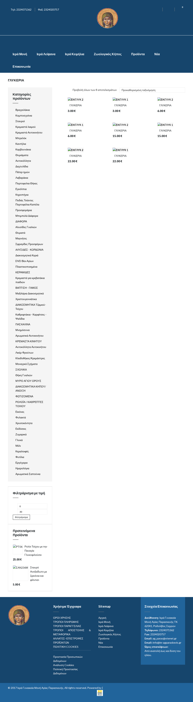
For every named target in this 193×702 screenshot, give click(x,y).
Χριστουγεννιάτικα (26, 299)
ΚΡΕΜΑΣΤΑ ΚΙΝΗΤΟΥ (28, 341)
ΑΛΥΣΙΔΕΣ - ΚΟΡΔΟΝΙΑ (29, 249)
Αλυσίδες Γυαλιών (26, 227)
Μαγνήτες (21, 238)
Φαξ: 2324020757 (48, 9)
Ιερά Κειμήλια (74, 54)
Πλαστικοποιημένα (26, 266)
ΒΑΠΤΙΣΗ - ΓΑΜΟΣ (26, 287)
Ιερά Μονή (20, 54)
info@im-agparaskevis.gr (167, 642)
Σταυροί (20, 121)
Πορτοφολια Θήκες (26, 183)
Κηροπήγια (21, 194)
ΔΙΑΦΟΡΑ (21, 221)
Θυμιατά (20, 232)
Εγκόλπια (21, 189)
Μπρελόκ (20, 138)
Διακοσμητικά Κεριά (26, 255)
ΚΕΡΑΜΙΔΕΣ (22, 272)
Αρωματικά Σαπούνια (27, 473)
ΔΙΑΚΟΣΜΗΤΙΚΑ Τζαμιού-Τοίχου (30, 306)
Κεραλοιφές (22, 451)
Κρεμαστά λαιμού (25, 126)
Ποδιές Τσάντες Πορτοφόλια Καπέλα (27, 202)
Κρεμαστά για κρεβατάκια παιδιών (30, 280)
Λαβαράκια (21, 177)
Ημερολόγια (22, 468)
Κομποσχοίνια (23, 115)
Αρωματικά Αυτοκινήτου (29, 335)
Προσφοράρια (23, 210)
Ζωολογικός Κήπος (108, 54)
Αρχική (102, 617)
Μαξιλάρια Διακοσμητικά (29, 293)
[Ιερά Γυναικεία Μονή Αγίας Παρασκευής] (108, 17)
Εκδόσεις (20, 428)
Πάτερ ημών (22, 172)
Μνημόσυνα (22, 329)
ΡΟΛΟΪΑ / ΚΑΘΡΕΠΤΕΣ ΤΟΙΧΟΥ (29, 404)
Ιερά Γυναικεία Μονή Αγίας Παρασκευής (40, 687)
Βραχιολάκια (22, 109)
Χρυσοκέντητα (23, 423)
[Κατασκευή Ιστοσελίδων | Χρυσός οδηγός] (100, 692)
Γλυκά (19, 440)
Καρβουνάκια (23, 149)
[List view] (64, 90)
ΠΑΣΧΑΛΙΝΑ (22, 324)
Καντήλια (20, 143)
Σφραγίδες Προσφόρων (29, 244)
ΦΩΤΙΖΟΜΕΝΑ (24, 396)
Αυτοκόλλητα (23, 160)
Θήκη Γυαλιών (23, 375)
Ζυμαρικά (21, 434)
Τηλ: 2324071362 (21, 9)
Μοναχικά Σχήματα (26, 363)
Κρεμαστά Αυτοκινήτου (28, 132)
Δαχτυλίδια (21, 166)
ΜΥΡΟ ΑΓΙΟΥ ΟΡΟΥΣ (28, 380)
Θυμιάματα (21, 155)
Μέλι (18, 445)
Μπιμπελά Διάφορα (26, 215)
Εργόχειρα (21, 462)
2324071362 (166, 630)
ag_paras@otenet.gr (165, 638)
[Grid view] (58, 90)
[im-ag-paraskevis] (96, 41)
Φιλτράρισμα (21, 517)
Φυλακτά (20, 417)
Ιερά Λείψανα (46, 54)
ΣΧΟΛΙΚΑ (21, 369)
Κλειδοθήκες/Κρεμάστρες (30, 358)
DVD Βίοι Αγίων (24, 261)
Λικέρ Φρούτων (24, 352)
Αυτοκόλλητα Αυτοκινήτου (30, 346)
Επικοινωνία (22, 66)
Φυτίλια (19, 457)
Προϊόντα (138, 54)
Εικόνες (19, 411)
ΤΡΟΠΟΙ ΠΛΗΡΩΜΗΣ (66, 621)
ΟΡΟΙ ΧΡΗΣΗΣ (62, 617)
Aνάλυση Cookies (63, 665)
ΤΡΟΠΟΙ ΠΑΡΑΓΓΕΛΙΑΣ (67, 626)
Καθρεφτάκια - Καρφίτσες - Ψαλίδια (30, 316)
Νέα (157, 54)
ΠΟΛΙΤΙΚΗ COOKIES (65, 646)
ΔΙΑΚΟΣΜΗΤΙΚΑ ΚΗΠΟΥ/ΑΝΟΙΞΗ (30, 388)
